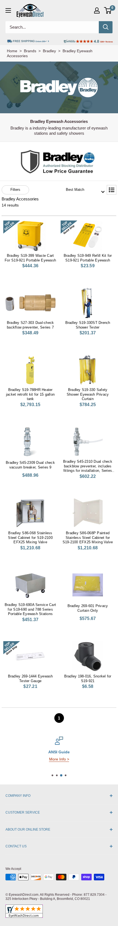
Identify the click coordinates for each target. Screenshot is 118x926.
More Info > (59, 759)
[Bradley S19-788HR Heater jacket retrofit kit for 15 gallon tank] (30, 370)
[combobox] (83, 189)
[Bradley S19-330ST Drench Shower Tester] (88, 303)
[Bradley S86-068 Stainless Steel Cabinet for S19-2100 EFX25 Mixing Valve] (30, 513)
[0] (108, 10)
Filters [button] (15, 190)
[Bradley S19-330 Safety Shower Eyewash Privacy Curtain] (88, 370)
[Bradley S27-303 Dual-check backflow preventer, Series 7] (30, 303)
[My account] (97, 10)
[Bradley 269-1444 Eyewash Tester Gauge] (30, 656)
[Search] (106, 27)
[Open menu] (8, 10)
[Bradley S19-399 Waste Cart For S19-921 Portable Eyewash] (30, 236)
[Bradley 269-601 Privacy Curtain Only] (88, 585)
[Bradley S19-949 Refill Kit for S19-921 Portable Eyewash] (88, 236)
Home (12, 51)
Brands (30, 51)
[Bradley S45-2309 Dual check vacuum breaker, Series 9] (30, 441)
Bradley (49, 51)
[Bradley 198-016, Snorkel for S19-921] (88, 656)
